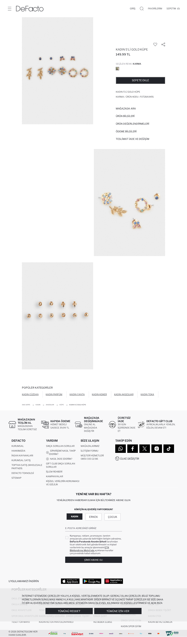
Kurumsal (18, 446)
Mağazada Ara (126, 108)
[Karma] (117, 68)
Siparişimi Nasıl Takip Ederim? (62, 452)
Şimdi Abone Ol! (93, 559)
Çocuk (112, 516)
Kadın (74, 516)
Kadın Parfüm (54, 394)
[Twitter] (144, 448)
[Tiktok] (168, 448)
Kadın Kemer (99, 394)
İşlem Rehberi (54, 471)
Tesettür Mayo (21, 622)
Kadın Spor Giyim (131, 626)
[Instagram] (156, 448)
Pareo (69, 622)
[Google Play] (92, 581)
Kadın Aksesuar (123, 394)
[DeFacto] (29, 8)
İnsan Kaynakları (22, 455)
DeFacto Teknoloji (23, 473)
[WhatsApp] (120, 448)
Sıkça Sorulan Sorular (60, 446)
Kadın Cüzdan (30, 394)
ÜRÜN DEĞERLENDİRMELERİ (132, 123)
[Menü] (9, 8)
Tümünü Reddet (69, 611)
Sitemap (16, 477)
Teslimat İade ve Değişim (132, 138)
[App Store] (70, 581)
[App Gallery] (113, 581)
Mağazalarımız (90, 446)
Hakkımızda (18, 450)
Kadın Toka (147, 394)
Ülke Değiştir (129, 458)
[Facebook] (132, 448)
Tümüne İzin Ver (117, 611)
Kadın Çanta (77, 394)
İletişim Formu (89, 450)
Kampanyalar (54, 476)
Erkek (93, 516)
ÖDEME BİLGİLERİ (126, 131)
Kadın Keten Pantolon (52, 622)
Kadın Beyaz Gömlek (160, 622)
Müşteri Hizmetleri (92, 455)
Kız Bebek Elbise (103, 622)
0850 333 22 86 (89, 458)
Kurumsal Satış (21, 460)
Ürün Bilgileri (125, 116)
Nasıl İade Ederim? (60, 458)
